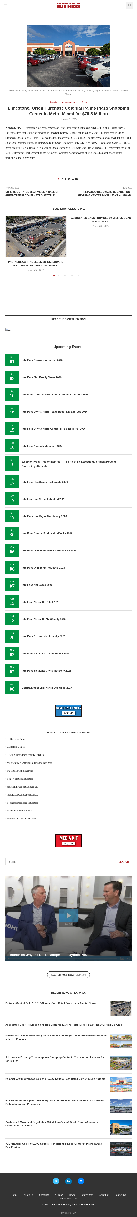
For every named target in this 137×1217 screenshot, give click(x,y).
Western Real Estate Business (21, 818)
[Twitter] (56, 1181)
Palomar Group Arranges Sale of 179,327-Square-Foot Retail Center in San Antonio (55, 1078)
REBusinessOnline (16, 739)
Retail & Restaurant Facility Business (25, 755)
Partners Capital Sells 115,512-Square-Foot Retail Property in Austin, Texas (50, 1003)
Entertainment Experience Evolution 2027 (47, 687)
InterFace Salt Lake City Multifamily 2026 (46, 670)
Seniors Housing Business (20, 778)
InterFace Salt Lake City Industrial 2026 (45, 653)
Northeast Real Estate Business (22, 794)
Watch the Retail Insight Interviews (68, 974)
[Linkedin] (68, 1181)
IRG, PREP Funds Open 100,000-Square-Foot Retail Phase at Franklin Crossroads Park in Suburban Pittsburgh (54, 1102)
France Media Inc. (68, 1198)
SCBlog (59, 1195)
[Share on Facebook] (65, 179)
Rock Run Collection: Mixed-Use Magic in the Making (50, 955)
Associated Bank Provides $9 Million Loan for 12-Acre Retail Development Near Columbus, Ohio (64, 1024)
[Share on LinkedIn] (73, 179)
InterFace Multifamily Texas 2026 (42, 377)
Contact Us (120, 1195)
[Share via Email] (76, 179)
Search (124, 861)
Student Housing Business (20, 770)
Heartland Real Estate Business (22, 786)
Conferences (87, 1195)
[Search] (129, 5)
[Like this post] (61, 179)
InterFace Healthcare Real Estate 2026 (45, 481)
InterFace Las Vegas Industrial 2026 (43, 499)
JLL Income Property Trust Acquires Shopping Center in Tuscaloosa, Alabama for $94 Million (54, 1059)
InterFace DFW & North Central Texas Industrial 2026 (54, 428)
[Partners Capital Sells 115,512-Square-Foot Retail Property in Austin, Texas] (36, 236)
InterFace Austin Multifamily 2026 (42, 446)
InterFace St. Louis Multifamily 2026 (43, 636)
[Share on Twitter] (69, 179)
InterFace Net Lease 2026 (37, 584)
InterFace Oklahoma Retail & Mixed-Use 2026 (49, 550)
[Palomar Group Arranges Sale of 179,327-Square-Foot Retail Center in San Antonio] (121, 1084)
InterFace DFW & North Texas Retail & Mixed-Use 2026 (55, 411)
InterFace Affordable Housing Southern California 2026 (55, 394)
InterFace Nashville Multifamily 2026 (44, 619)
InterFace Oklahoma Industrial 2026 (43, 567)
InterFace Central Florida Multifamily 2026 (47, 533)
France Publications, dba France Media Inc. (72, 1204)
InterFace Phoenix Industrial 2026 (42, 360)
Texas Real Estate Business (20, 810)
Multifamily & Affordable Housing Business (29, 763)
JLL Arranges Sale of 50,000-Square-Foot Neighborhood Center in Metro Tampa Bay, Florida (53, 1145)
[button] (10, 246)
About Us (28, 1195)
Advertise (104, 1195)
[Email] (81, 1181)
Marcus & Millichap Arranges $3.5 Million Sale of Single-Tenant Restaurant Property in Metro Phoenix (56, 1037)
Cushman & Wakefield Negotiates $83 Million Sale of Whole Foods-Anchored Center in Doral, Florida (52, 1124)
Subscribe (44, 1195)
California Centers (16, 746)
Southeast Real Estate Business (22, 802)
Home (14, 1195)
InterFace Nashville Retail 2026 (40, 602)
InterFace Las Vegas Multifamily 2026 (44, 516)
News (72, 1195)
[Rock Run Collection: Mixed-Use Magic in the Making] (68, 918)
